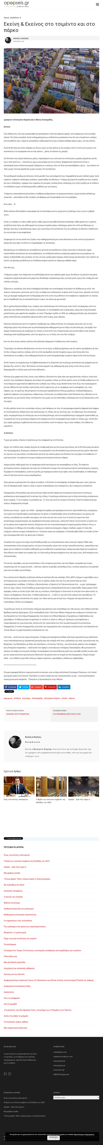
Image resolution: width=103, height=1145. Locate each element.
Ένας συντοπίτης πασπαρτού (17, 855)
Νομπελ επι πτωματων (17, 714)
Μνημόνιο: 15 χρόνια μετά (15, 932)
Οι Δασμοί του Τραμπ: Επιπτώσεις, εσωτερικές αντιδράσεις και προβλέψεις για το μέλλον (42, 950)
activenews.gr (58, 1070)
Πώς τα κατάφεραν (12, 998)
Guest (6, 17)
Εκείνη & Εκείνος (33, 737)
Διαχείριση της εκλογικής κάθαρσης (19, 968)
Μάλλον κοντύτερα (12, 903)
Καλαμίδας (38, 698)
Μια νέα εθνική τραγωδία (14, 962)
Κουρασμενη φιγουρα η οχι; (67, 714)
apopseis (9, 698)
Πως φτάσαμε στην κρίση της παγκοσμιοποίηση (25, 926)
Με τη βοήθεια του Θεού (14, 885)
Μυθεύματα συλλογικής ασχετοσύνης (20, 914)
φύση (72, 698)
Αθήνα (18, 698)
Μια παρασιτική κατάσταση (15, 1028)
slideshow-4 (15, 17)
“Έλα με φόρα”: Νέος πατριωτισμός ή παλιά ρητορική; (27, 879)
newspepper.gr (59, 1061)
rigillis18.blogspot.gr (61, 1074)
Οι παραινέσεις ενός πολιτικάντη (18, 920)
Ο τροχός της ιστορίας (13, 896)
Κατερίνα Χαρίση (52, 698)
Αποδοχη (53, 1137)
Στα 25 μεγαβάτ (10, 1004)
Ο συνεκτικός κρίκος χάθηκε (16, 1022)
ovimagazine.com (60, 1052)
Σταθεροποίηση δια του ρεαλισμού (19, 908)
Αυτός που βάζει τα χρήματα (16, 1016)
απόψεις (27, 698)
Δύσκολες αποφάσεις (13, 891)
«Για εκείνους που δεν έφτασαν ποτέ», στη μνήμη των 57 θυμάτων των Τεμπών (37, 1010)
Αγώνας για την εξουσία (14, 974)
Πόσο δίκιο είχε (10, 956)
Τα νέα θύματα (10, 944)
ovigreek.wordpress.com (63, 1056)
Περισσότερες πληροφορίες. (84, 1134)
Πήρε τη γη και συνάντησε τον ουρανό (20, 938)
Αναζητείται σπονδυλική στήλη (17, 986)
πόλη (65, 698)
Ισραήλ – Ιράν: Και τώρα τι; (15, 867)
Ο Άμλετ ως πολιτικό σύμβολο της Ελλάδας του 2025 (27, 861)
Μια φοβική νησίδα (12, 873)
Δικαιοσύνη (9, 992)
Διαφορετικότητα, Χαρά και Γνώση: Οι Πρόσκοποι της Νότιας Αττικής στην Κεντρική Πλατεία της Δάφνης (49, 980)
